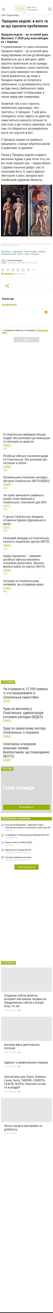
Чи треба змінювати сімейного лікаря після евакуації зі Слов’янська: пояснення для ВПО (25, 498)
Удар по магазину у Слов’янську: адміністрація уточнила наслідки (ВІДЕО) (23, 713)
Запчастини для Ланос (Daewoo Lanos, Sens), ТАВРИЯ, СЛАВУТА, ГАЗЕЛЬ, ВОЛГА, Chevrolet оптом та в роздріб (25, 1082)
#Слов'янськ (6, 252)
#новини (42, 252)
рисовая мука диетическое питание (21, 1046)
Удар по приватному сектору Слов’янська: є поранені (24, 730)
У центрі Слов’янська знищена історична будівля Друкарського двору (24, 520)
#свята (20, 254)
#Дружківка (18, 252)
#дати (27, 254)
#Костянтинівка (30, 252)
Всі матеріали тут (26, 807)
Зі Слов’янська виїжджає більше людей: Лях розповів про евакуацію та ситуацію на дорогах (26, 438)
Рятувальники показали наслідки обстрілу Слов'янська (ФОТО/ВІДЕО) (26, 479)
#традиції (35, 254)
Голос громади (18, 788)
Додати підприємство (26, 867)
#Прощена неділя (8, 254)
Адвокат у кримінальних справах (26, 1062)
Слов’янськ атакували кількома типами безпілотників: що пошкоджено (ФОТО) (26, 750)
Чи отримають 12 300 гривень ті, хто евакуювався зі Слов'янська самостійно (25, 693)
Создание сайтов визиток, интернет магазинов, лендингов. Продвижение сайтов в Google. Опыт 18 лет (25, 1001)
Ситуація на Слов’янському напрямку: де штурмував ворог (23, 582)
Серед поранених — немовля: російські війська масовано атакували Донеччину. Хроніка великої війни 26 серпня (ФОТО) (24, 561)
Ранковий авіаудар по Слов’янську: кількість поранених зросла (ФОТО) (26, 539)
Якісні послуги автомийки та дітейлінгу (23, 1127)
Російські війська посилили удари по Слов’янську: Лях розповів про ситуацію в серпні (25, 459)
